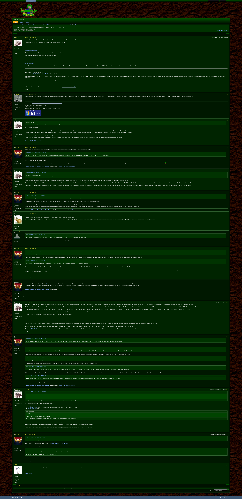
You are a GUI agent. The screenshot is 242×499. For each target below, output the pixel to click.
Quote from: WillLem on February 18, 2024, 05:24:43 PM (36, 391)
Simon (17, 37)
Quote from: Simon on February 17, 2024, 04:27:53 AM (36, 195)
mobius (17, 94)
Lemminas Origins (61, 166)
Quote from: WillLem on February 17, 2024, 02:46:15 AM (36, 172)
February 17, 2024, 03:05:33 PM (30, 231)
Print (227, 485)
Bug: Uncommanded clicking (31, 50)
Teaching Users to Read (32, 407)
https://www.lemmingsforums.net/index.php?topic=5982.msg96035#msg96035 (47, 102)
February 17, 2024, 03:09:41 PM (30, 248)
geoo (16, 213)
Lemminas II (68, 166)
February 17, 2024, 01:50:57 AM (30, 37)
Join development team (30, 63)
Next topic (226, 30)
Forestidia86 (18, 232)
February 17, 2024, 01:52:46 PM (30, 192)
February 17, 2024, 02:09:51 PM (30, 213)
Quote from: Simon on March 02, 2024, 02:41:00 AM (36, 437)
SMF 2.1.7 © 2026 (15, 497)
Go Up (14, 485)
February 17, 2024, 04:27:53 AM (30, 170)
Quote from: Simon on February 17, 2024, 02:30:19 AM (36, 152)
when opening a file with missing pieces (59, 443)
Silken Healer (18, 465)
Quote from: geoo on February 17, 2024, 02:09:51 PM (36, 234)
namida (41, 24)
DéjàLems (73, 166)
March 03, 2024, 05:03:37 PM (30, 464)
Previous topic (219, 30)
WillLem (48, 24)
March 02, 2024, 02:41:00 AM (30, 389)
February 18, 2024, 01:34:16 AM (30, 280)
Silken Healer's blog (28, 473)
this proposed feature (47, 283)
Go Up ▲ (228, 497)
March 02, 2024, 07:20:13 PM (30, 434)
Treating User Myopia (32, 408)
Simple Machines (22, 497)
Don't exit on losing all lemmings (69, 86)
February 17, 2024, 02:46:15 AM (30, 147)
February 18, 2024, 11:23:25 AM (30, 302)
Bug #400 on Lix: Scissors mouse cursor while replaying (41, 328)
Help (218, 497)
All (25, 34)
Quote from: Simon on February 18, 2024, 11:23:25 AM (36, 338)
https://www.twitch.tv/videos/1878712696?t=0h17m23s (36, 73)
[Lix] (14, 50)
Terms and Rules (223, 497)
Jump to (211, 490)
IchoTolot (45, 24)
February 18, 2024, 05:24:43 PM (30, 336)
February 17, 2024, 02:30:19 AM (30, 119)
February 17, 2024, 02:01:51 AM (30, 94)
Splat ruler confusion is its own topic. (33, 140)
